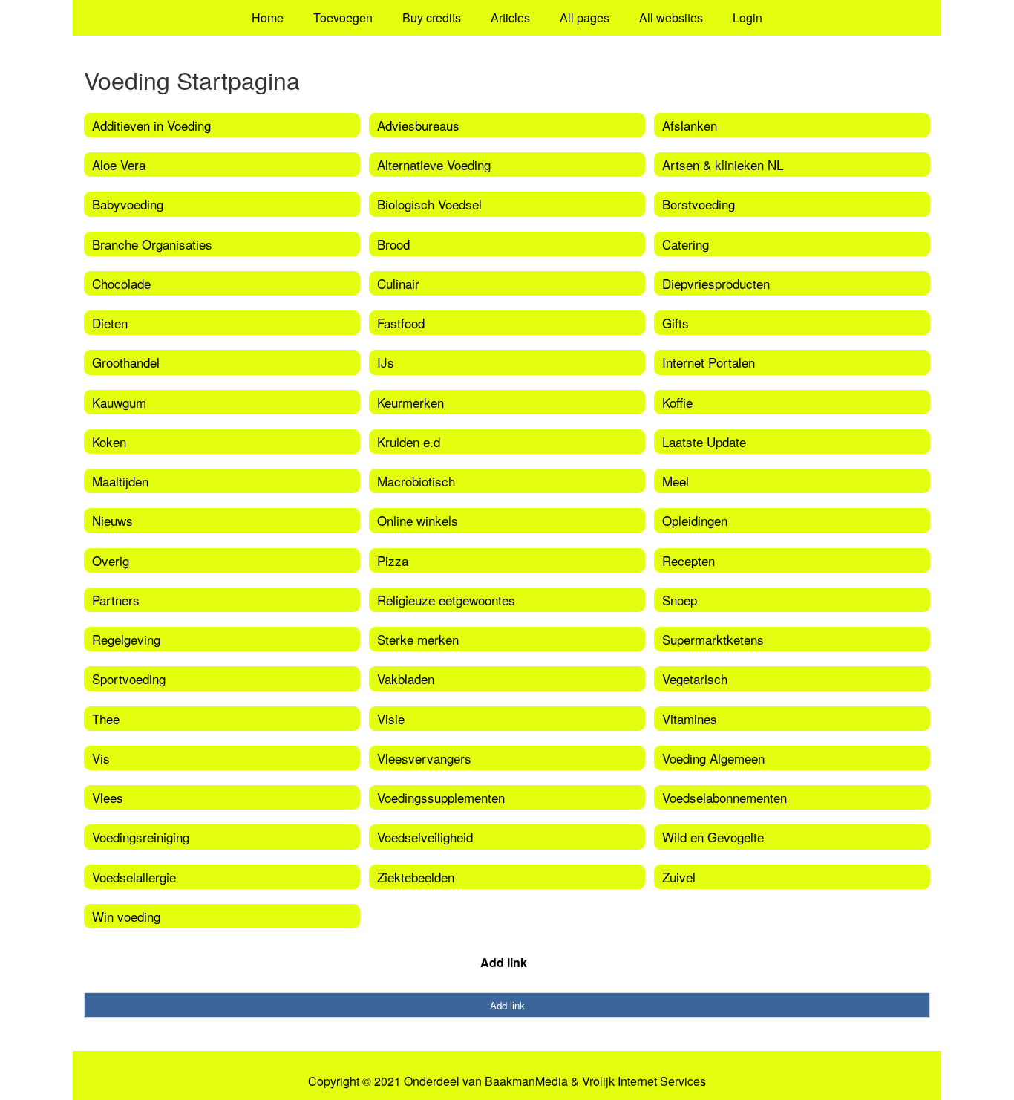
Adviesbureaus (418, 125)
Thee (106, 718)
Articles (510, 17)
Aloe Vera (118, 164)
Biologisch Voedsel (429, 204)
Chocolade (121, 283)
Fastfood (401, 322)
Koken (109, 441)
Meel (675, 481)
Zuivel (679, 877)
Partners (116, 599)
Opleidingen (694, 520)
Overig (110, 560)
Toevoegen (343, 17)
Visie (391, 718)
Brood (393, 244)
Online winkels (417, 520)
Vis (101, 758)
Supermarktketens (713, 639)
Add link (503, 962)
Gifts (675, 322)
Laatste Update (704, 441)
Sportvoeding (129, 678)
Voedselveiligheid (425, 836)
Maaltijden (120, 481)
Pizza (392, 560)
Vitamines (689, 718)
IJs (385, 362)
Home (268, 17)
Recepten (688, 560)
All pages (584, 17)
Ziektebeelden (415, 877)
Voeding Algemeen (713, 758)
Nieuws (112, 520)
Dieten (110, 322)
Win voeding (126, 916)
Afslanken (689, 125)
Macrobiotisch (416, 481)
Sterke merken (418, 639)
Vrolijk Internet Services (644, 1081)
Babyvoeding (127, 204)
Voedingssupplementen (441, 797)
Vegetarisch (694, 678)
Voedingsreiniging (140, 836)
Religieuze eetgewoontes (446, 599)
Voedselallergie (134, 877)
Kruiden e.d (408, 441)
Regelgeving (126, 639)
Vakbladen (405, 678)
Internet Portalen (708, 362)
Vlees (107, 797)
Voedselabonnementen (724, 797)
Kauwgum (119, 402)
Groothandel (126, 362)
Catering (685, 244)
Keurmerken (410, 402)
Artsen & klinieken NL (722, 164)
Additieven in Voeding (151, 125)
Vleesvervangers (424, 758)
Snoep (679, 599)
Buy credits (431, 17)
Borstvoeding (698, 204)
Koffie (677, 402)
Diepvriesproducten (716, 283)
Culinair (398, 283)
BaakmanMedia (526, 1081)
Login (747, 17)
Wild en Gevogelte (713, 836)
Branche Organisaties (152, 244)
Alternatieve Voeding (434, 164)
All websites (671, 17)
